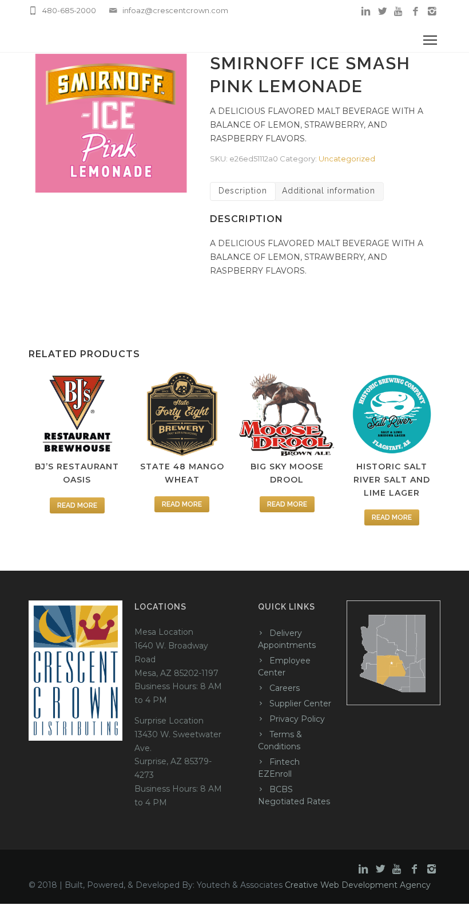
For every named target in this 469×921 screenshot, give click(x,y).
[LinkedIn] (365, 11)
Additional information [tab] (329, 190)
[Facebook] (415, 11)
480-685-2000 (69, 10)
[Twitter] (382, 11)
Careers (284, 688)
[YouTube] (399, 11)
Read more (77, 505)
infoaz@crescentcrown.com (175, 10)
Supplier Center (300, 703)
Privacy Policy (297, 719)
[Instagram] (432, 11)
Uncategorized (347, 158)
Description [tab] (242, 190)
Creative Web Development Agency (358, 885)
